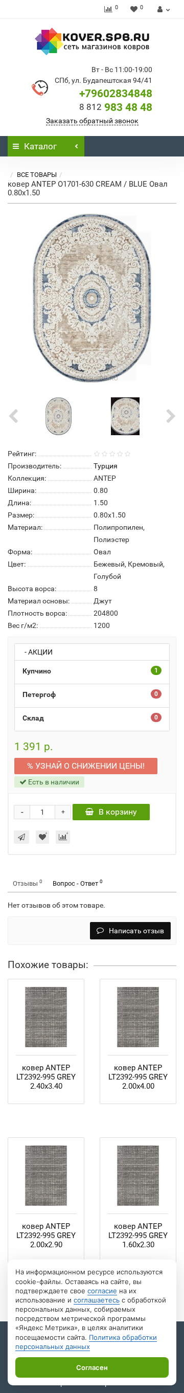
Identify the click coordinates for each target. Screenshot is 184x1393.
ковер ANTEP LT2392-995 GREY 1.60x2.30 (138, 1235)
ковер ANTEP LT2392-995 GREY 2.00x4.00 (138, 1077)
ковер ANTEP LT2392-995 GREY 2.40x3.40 (46, 1077)
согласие (102, 1291)
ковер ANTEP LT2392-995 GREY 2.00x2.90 (46, 1235)
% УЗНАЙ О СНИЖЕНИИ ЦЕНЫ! (86, 766)
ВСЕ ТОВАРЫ (37, 174)
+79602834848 (115, 93)
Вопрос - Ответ (78, 883)
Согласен (92, 1367)
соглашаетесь (97, 1300)
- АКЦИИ (36, 652)
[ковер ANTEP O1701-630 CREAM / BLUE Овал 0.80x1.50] (92, 298)
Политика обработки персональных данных (86, 1342)
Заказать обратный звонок (92, 121)
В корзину (118, 812)
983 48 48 (115, 107)
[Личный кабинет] (162, 9)
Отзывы (27, 883)
